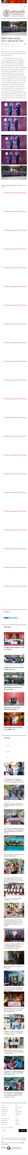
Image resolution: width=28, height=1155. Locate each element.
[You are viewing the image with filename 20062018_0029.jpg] (15, 557)
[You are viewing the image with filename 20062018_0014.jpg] (15, 370)
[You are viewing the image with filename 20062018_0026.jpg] (15, 519)
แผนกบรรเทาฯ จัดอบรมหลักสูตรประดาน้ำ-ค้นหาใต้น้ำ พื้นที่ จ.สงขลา (14, 855)
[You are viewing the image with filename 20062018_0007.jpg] (15, 257)
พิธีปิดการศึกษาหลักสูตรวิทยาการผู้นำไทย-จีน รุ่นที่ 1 (12, 39)
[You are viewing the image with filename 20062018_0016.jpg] (15, 407)
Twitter (17, 1118)
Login (16, 1105)
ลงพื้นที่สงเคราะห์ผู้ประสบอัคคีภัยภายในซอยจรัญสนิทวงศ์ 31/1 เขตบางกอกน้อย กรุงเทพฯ (13, 805)
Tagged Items (4, 1122)
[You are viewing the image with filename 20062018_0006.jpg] (15, 238)
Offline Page (18, 1113)
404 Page (17, 1115)
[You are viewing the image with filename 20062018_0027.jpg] (15, 538)
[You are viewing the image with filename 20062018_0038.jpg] (15, 576)
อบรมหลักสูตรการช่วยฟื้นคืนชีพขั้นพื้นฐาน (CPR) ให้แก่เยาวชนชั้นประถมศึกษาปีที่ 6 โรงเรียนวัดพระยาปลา (14, 1073)
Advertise (3, 1115)
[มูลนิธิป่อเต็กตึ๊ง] (14, 13)
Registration (18, 1107)
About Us (3, 1105)
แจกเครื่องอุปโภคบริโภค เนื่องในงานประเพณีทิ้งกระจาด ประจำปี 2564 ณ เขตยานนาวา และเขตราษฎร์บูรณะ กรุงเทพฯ (13, 780)
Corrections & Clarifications (4, 1110)
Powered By (14, 1148)
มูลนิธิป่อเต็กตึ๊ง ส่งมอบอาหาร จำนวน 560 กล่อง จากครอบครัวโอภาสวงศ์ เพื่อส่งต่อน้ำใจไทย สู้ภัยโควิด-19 (13, 1010)
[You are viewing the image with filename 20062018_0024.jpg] (15, 482)
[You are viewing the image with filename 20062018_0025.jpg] (15, 501)
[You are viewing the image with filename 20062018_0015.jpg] (15, 388)
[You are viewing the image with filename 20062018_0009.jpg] (15, 295)
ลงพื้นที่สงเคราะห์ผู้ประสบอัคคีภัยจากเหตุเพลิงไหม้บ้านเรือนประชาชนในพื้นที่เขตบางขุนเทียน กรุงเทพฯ (13, 1033)
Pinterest (17, 1124)
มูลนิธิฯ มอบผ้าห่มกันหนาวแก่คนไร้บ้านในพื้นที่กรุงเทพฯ (14, 967)
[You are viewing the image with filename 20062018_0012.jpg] (15, 351)
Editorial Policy (5, 1107)
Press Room (4, 1113)
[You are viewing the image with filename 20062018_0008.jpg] (15, 276)
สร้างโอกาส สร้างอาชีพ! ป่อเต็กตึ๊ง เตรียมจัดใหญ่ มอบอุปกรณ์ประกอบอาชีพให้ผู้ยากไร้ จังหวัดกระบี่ (13, 989)
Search (17, 1109)
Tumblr (17, 1122)
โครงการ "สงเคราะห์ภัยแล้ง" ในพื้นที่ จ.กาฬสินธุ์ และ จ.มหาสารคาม (12, 899)
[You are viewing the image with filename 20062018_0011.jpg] (15, 332)
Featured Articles (5, 1118)
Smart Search (18, 1111)
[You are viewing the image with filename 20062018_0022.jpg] (15, 463)
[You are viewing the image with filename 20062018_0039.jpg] (15, 594)
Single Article (4, 1120)
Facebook (17, 1120)
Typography (4, 1124)
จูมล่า (2, 1143)
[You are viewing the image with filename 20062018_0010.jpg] (15, 313)
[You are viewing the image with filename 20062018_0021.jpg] (15, 444)
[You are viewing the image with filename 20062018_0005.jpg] (15, 220)
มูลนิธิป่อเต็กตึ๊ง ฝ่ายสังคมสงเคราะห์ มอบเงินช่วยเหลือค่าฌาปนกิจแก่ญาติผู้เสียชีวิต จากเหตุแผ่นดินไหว (14, 1052)
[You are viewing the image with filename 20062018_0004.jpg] (15, 201)
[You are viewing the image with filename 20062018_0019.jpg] (15, 426)
